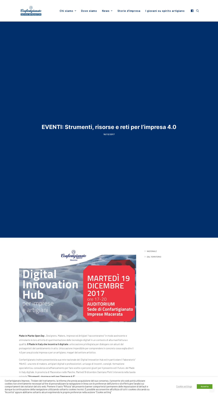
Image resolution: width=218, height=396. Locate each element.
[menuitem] (67, 10)
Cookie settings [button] (184, 386)
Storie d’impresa (128, 10)
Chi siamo (66, 10)
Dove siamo (89, 10)
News (105, 10)
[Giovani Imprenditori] (31, 10)
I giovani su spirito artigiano (165, 10)
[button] (192, 10)
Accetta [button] (204, 386)
